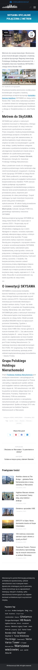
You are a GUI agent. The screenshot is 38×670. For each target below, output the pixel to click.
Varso (29, 639)
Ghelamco (26, 616)
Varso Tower (12, 642)
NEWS (6, 32)
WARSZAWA (8, 35)
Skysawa (22, 420)
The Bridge (10, 639)
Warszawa (28, 420)
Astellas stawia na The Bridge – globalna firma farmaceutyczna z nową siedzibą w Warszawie (24, 481)
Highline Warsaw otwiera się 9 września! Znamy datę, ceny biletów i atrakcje (25, 497)
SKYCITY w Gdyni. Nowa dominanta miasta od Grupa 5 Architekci (26, 523)
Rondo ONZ (10, 632)
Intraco (19, 623)
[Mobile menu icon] (34, 7)
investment (25, 623)
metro (16, 420)
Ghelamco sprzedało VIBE (25, 509)
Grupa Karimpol (12, 620)
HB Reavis (25, 620)
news (30, 626)
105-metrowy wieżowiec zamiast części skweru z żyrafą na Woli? (25, 536)
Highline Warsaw (10, 623)
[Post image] (8, 480)
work (21, 650)
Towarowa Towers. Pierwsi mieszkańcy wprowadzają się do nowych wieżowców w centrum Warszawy (26, 551)
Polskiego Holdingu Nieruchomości (20, 375)
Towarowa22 (21, 639)
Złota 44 (8, 653)
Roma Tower (26, 630)
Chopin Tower (20, 613)
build (6, 614)
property (14, 630)
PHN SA (7, 630)
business (12, 614)
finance (17, 617)
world (26, 650)
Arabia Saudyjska (18, 610)
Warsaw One (9, 646)
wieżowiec (19, 423)
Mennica (7, 626)
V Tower (23, 643)
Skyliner (21, 632)
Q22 (19, 629)
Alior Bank (8, 610)
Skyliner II (9, 636)
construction (9, 617)
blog (30, 610)
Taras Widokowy (21, 635)
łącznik (11, 420)
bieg (26, 610)
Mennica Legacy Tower (19, 626)
